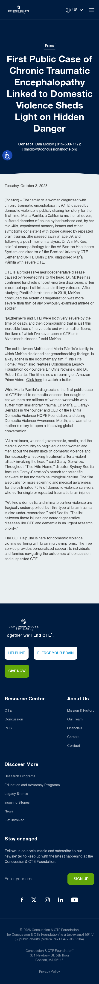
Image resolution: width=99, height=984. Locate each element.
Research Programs (20, 776)
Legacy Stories (16, 794)
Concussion (14, 719)
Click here (34, 380)
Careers (73, 737)
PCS (8, 728)
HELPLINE (16, 653)
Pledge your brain (55, 653)
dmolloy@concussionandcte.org (50, 149)
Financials (74, 728)
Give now (17, 671)
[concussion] (22, 9)
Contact (73, 745)
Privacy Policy (49, 971)
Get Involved (14, 820)
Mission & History (80, 710)
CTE (8, 710)
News (9, 811)
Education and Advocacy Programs (32, 785)
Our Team (75, 719)
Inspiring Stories (17, 802)
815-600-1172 (69, 144)
